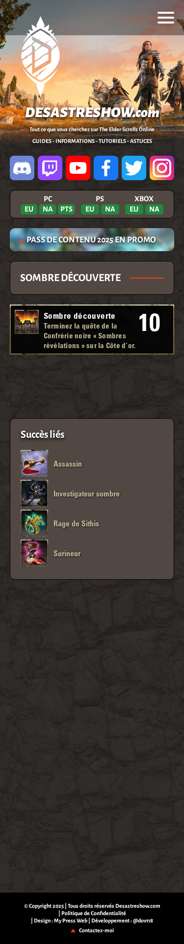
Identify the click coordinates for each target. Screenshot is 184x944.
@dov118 (143, 920)
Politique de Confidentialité (93, 913)
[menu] (166, 18)
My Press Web (70, 920)
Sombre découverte (80, 315)
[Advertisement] (92, 386)
